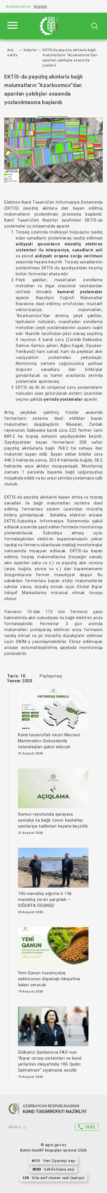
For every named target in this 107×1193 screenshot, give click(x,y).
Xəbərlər (30, 50)
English (40, 7)
